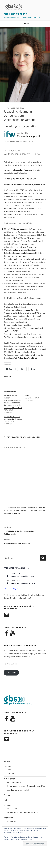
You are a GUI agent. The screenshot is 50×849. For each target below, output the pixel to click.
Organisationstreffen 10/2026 (23, 583)
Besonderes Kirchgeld (30, 316)
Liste (9, 770)
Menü (26, 24)
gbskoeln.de (16, 14)
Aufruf (27, 395)
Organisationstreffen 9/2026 (22, 576)
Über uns (7, 805)
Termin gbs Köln (32, 437)
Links (6, 800)
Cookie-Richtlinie (26, 839)
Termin (19, 437)
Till (22, 108)
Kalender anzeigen (11, 588)
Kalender (10, 774)
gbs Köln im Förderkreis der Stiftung (22, 812)
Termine (7, 766)
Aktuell (11, 437)
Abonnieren (11, 672)
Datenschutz (12, 821)
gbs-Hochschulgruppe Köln (18, 790)
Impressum (8, 818)
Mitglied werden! (14, 782)
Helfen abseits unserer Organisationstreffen (26, 786)
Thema (7, 795)
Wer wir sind (12, 809)
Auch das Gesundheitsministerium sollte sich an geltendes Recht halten (25, 259)
